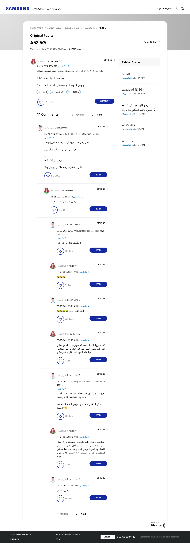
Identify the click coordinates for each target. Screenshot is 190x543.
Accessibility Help (20, 534)
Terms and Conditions (67, 534)
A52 (45, 92)
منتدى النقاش (38, 8)
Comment (105, 101)
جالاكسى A (64, 66)
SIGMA (126, 74)
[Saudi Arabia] (17, 8)
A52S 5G (127, 125)
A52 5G (126, 141)
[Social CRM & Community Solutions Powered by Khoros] (158, 524)
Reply (98, 175)
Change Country (126, 537)
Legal (58, 539)
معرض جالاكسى (54, 8)
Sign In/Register (164, 8)
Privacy (14, 539)
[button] (109, 60)
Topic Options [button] (151, 42)
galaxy (76, 92)
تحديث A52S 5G (132, 89)
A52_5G (60, 92)
